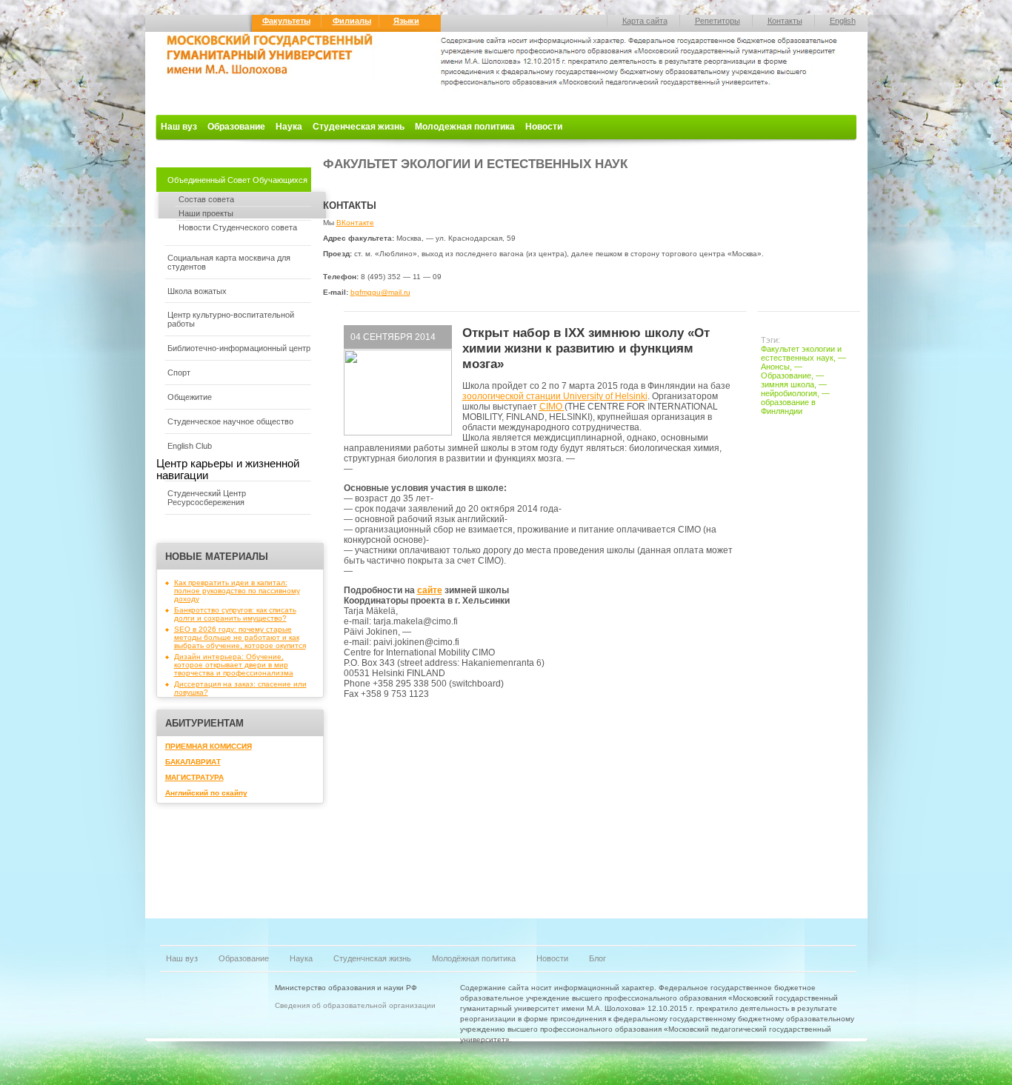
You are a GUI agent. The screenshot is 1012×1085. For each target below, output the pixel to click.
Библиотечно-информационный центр (238, 348)
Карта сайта (645, 20)
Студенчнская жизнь (372, 958)
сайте (429, 590)
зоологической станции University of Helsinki (555, 396)
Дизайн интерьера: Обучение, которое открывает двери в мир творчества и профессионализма (233, 664)
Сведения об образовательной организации (355, 1005)
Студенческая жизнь (359, 126)
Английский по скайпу (206, 793)
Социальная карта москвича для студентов (228, 262)
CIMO (552, 406)
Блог (597, 958)
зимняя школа (787, 384)
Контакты (785, 20)
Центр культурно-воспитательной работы (230, 319)
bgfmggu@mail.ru (380, 292)
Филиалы (352, 20)
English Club (189, 445)
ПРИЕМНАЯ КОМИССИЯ (208, 746)
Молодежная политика (465, 126)
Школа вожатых (197, 291)
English (843, 20)
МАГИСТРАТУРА (194, 777)
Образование (236, 126)
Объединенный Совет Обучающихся (237, 180)
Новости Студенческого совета (238, 227)
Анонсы (775, 366)
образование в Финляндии (788, 406)
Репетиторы (717, 20)
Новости (543, 126)
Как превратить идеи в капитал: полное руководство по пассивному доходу (237, 590)
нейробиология (789, 393)
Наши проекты (206, 213)
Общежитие (189, 397)
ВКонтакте (355, 222)
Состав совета (206, 199)
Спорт (178, 372)
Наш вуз (179, 126)
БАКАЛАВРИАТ (193, 762)
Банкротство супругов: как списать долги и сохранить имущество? (235, 614)
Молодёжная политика (474, 958)
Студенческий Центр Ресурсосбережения (206, 498)
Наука (289, 126)
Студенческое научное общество (230, 421)
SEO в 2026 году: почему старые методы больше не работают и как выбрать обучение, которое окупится (240, 637)
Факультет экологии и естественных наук (801, 353)
